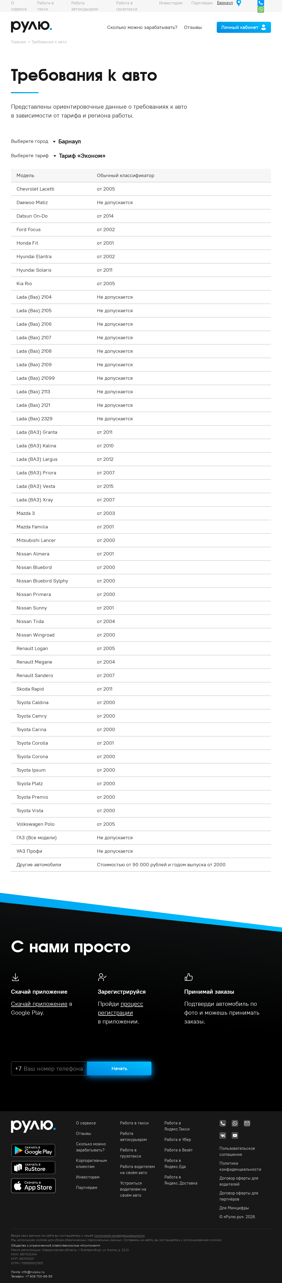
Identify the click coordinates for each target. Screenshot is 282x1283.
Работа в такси (134, 1123)
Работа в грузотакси (130, 1153)
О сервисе (86, 1123)
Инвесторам (87, 1177)
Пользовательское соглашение (237, 1151)
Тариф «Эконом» (82, 155)
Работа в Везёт (178, 1150)
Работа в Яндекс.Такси (177, 1126)
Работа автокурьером (133, 1136)
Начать (119, 1068)
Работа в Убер (177, 1139)
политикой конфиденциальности (119, 1235)
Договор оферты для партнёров (238, 1196)
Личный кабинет (239, 27)
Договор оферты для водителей (238, 1181)
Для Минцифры (234, 1207)
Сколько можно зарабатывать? (142, 27)
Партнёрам (86, 1187)
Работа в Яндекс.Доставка (180, 1180)
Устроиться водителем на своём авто (133, 1189)
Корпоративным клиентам (91, 1163)
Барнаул (69, 141)
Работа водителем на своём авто (137, 1169)
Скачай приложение (39, 1003)
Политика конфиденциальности (240, 1166)
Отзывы (193, 27)
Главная (18, 41)
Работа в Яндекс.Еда (175, 1163)
